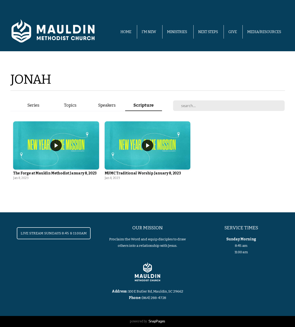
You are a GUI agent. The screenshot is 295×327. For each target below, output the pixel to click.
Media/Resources (264, 32)
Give (232, 32)
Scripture (143, 105)
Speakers (107, 105)
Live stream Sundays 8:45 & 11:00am (54, 233)
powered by (147, 321)
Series (33, 105)
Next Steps (208, 32)
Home (126, 32)
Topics (70, 105)
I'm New (149, 32)
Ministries (177, 32)
